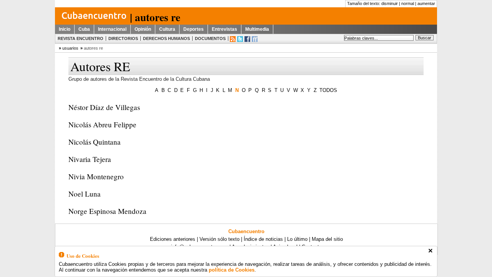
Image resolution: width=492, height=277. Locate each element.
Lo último (297, 239)
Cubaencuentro (246, 231)
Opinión (143, 29)
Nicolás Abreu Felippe (102, 124)
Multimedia (257, 29)
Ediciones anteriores (172, 239)
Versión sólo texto (219, 239)
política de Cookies (231, 270)
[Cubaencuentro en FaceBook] (247, 39)
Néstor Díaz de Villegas (104, 107)
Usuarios (70, 48)
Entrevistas (224, 29)
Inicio (64, 29)
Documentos (210, 38)
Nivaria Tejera (89, 159)
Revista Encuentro (80, 38)
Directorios (123, 38)
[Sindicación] (232, 39)
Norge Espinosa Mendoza (107, 211)
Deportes (193, 29)
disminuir (389, 3)
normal (407, 3)
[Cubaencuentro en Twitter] (240, 39)
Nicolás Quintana (94, 142)
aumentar (426, 3)
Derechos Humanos (166, 38)
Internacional (112, 29)
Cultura (167, 29)
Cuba (84, 29)
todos (328, 90)
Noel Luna (84, 194)
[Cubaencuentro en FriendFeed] (254, 39)
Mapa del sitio (327, 239)
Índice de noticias (263, 239)
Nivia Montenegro (96, 176)
